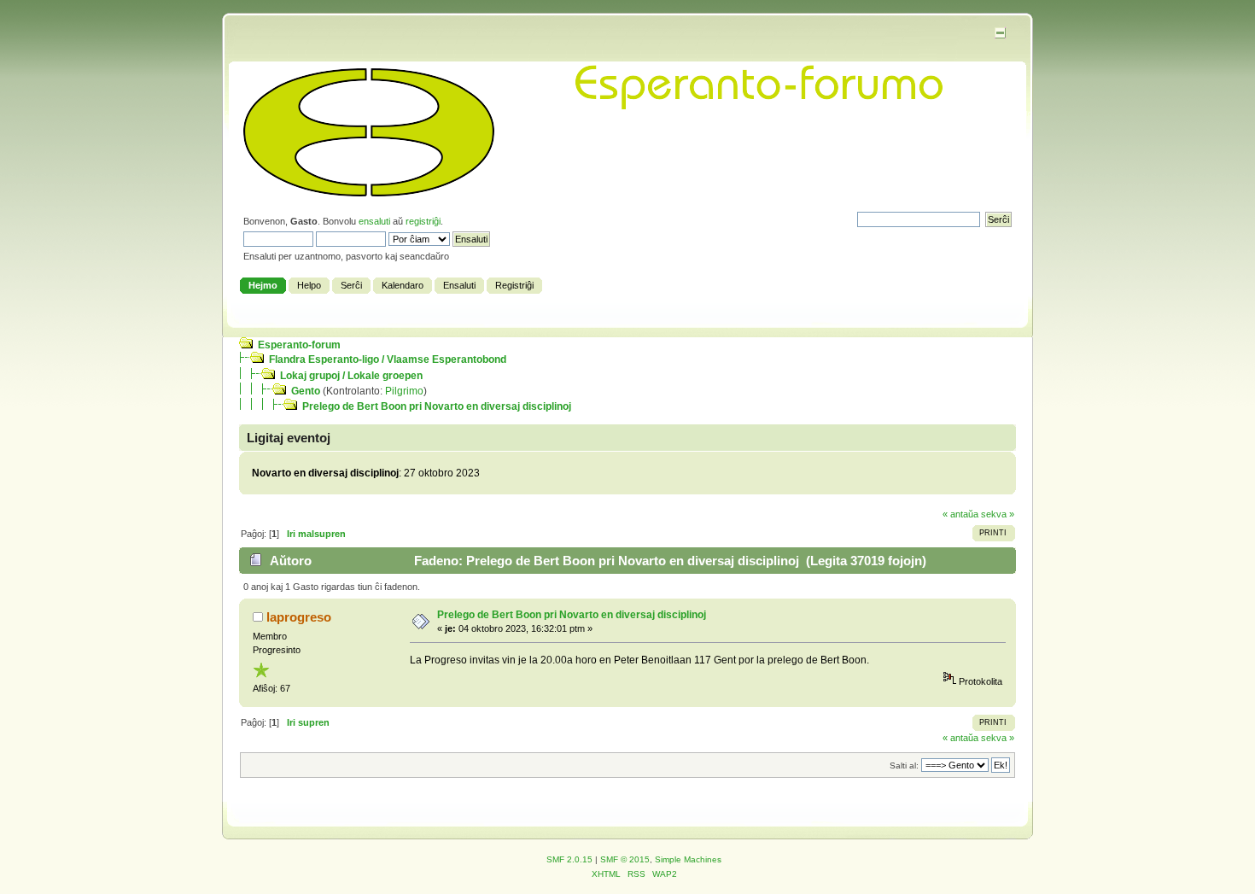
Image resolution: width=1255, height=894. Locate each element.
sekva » (997, 514)
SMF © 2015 (625, 859)
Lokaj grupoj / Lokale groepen (351, 376)
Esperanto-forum (299, 345)
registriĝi (423, 221)
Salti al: (904, 765)
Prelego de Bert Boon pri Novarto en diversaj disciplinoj (436, 406)
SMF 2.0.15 (569, 859)
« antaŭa (960, 514)
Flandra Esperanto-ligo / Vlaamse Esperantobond (387, 359)
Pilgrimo (404, 391)
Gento (305, 391)
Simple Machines (688, 859)
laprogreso (298, 617)
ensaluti (374, 221)
